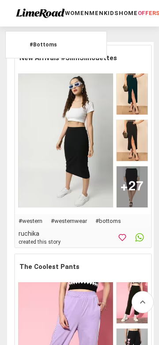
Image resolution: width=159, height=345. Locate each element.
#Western (30, 221)
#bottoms (108, 221)
